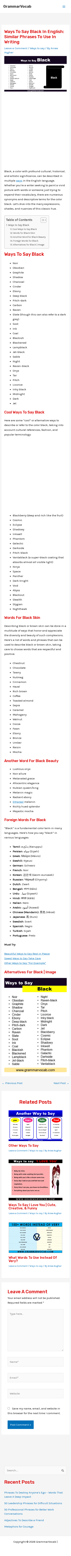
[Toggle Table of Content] (42, 220)
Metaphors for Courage (19, 1526)
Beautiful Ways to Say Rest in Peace (27, 953)
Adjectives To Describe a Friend (24, 1520)
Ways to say (37, 48)
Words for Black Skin (24, 233)
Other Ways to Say (23, 1146)
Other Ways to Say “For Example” (25, 963)
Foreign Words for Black (25, 240)
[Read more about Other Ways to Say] (36, 1125)
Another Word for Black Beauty (29, 237)
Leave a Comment (15, 48)
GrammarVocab (17, 6)
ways (19, 180)
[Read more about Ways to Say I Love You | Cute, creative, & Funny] (36, 1179)
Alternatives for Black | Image (28, 244)
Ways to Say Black (18, 225)
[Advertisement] (35, 133)
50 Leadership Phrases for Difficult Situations (33, 1503)
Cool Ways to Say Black (25, 229)
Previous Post (12, 1083)
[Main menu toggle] (64, 7)
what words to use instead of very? (33, 1259)
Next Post (61, 1083)
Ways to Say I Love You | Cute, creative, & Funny (32, 1206)
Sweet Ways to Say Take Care (22, 958)
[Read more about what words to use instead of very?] (36, 1237)
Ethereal (18, 801)
